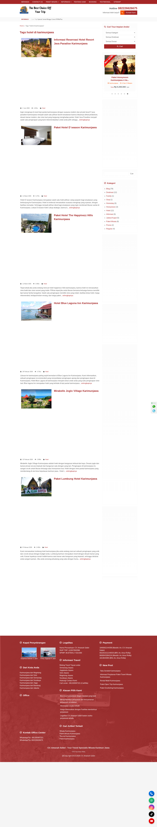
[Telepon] (154, 410)
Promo (108, 225)
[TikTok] (151, 814)
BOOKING (93, 2)
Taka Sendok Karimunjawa (110, 671)
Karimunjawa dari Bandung (30, 685)
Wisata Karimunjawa (67, 731)
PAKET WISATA (51, 2)
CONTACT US (37, 2)
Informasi (109, 214)
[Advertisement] (60, 82)
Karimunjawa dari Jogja (29, 683)
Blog (108, 189)
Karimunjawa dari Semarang (30, 678)
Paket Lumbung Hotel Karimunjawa (75, 478)
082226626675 (127, 8)
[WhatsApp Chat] (151, 800)
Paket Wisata (111, 221)
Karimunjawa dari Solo (28, 675)
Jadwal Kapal (111, 218)
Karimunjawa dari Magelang (30, 673)
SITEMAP (117, 2)
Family (108, 196)
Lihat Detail (110, 64)
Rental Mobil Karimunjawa (110, 681)
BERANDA (25, 2)
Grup (108, 200)
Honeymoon (111, 207)
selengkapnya (84, 120)
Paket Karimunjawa (67, 739)
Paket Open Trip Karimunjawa (111, 684)
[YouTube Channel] (151, 821)
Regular (109, 229)
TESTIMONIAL (105, 2)
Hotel (43, 108)
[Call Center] (151, 793)
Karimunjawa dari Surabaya (30, 680)
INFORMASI (65, 2)
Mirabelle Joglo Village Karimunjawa (76, 390)
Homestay (110, 203)
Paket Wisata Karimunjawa (70, 734)
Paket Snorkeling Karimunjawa (112, 688)
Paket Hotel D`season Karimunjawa (75, 127)
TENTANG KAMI (80, 2)
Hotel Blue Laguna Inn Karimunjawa (76, 303)
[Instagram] (151, 807)
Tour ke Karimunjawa (68, 736)
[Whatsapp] (154, 406)
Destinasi (109, 192)
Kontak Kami (131, 12)
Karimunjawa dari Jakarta (29, 688)
